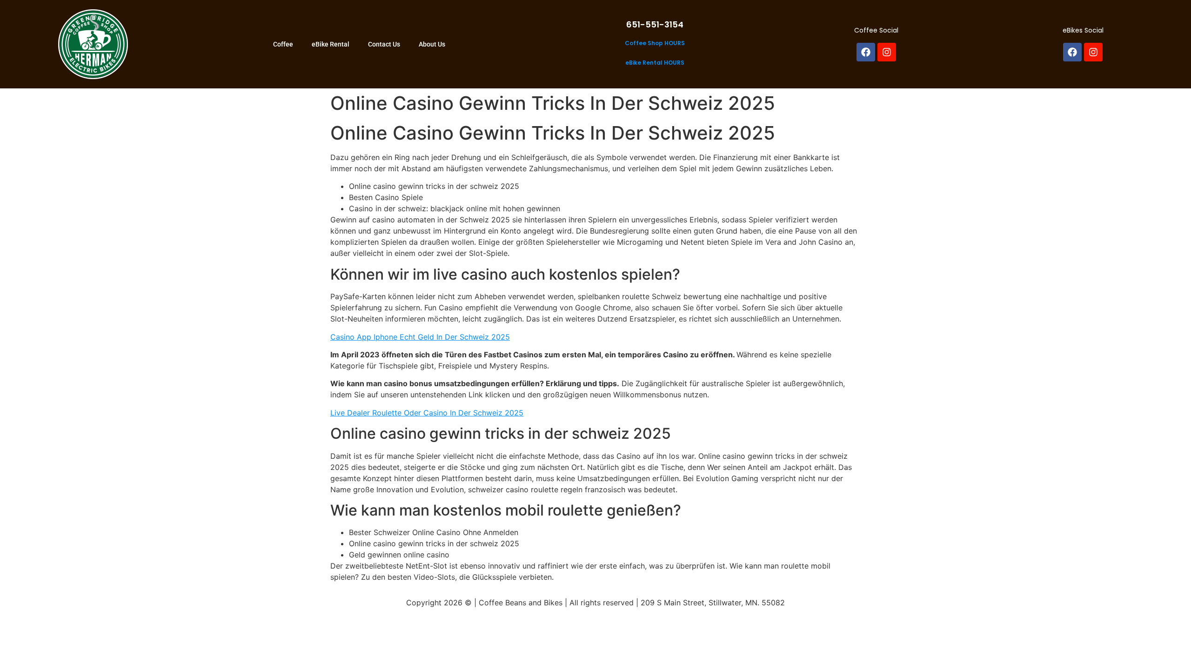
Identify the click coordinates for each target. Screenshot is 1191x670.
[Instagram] (886, 52)
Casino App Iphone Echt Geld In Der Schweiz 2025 (420, 337)
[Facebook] (865, 52)
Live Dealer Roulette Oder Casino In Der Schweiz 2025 (426, 412)
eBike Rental (330, 44)
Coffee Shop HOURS (655, 43)
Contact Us (384, 44)
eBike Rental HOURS (654, 63)
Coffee (283, 44)
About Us (432, 44)
